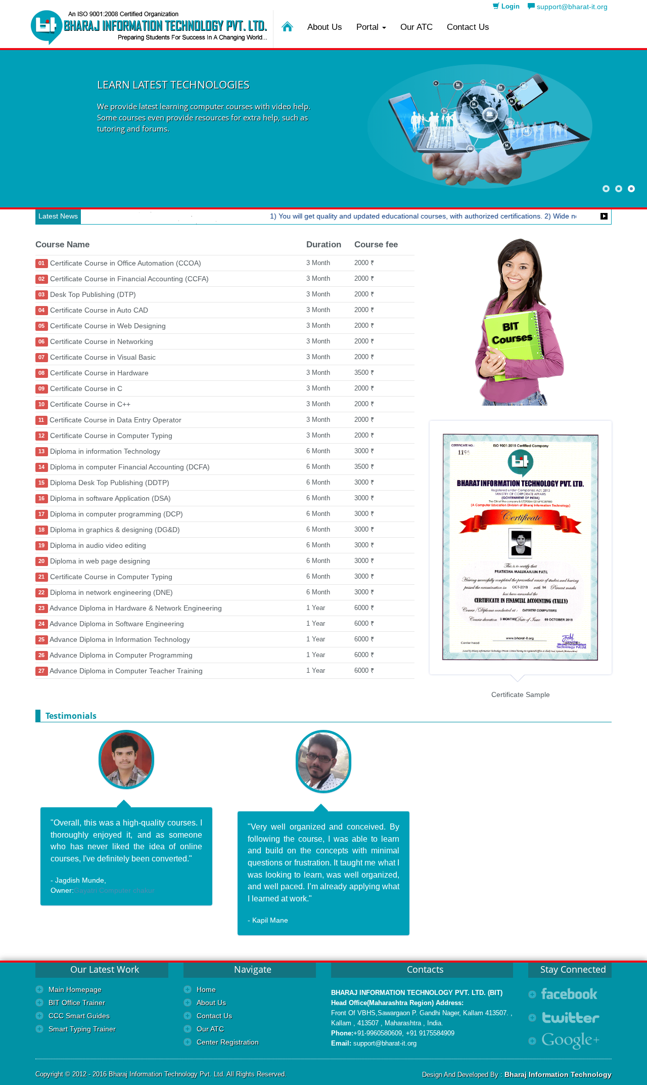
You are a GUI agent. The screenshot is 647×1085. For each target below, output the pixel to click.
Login (509, 6)
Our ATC (416, 27)
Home (206, 989)
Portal (368, 27)
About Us (324, 27)
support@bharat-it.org (571, 7)
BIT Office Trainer (77, 1003)
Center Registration (228, 1042)
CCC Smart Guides (79, 1016)
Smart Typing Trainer (82, 1029)
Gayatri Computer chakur (114, 890)
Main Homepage (75, 989)
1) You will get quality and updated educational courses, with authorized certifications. (392, 216)
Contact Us (468, 27)
